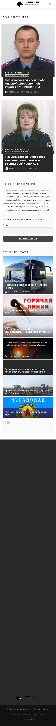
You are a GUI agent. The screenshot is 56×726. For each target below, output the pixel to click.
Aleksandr (14, 92)
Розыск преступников (17, 75)
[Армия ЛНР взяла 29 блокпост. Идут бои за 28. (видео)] (28, 385)
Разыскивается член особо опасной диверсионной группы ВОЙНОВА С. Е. (25, 160)
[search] (51, 4)
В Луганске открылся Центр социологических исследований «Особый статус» (27, 332)
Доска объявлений (14, 280)
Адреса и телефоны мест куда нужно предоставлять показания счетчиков (24, 370)
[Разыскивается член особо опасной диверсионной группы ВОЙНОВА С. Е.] (28, 127)
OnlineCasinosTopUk (12, 507)
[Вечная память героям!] (28, 348)
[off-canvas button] (5, 4)
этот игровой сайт (30, 576)
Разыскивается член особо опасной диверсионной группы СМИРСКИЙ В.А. (25, 83)
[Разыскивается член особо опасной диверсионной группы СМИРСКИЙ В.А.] (28, 50)
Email (6, 225)
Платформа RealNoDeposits (16, 661)
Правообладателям (40, 714)
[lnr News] (28, 3)
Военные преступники (17, 73)
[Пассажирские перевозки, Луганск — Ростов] (28, 275)
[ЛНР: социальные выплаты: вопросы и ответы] (28, 407)
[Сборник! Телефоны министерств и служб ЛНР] (28, 305)
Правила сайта (24, 714)
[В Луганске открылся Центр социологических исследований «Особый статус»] (28, 327)
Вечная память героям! (16, 356)
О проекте (12, 714)
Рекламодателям (29, 719)
